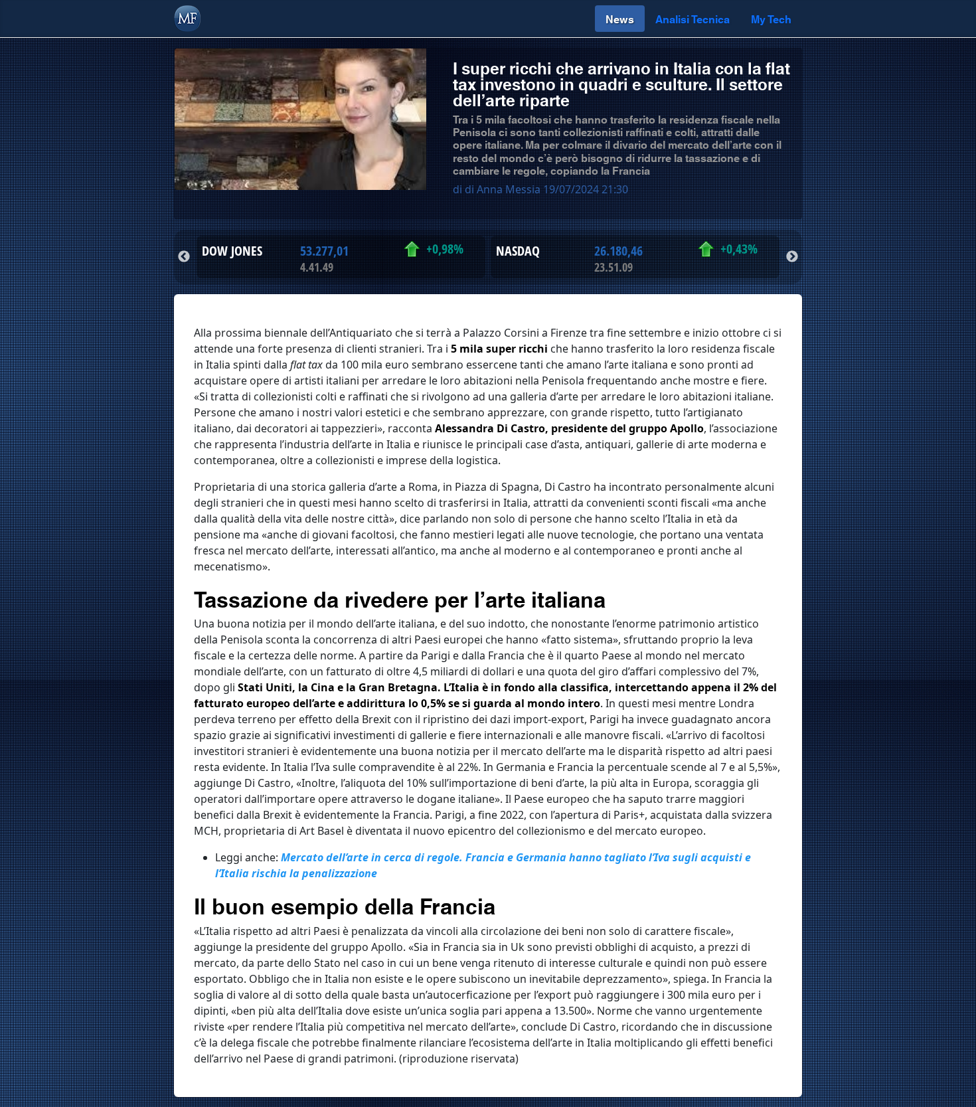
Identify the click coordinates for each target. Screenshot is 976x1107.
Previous (184, 257)
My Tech (771, 18)
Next (792, 257)
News (620, 18)
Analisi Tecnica (692, 18)
